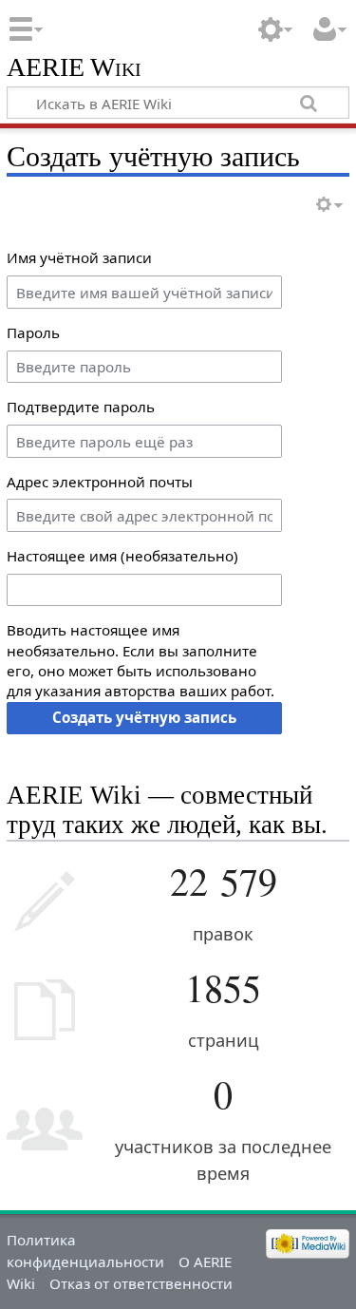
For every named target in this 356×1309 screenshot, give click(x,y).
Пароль (33, 332)
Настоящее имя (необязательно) (122, 555)
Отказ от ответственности (141, 1283)
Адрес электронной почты (100, 481)
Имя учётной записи (79, 257)
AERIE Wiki (74, 68)
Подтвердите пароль (81, 406)
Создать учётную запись (144, 717)
